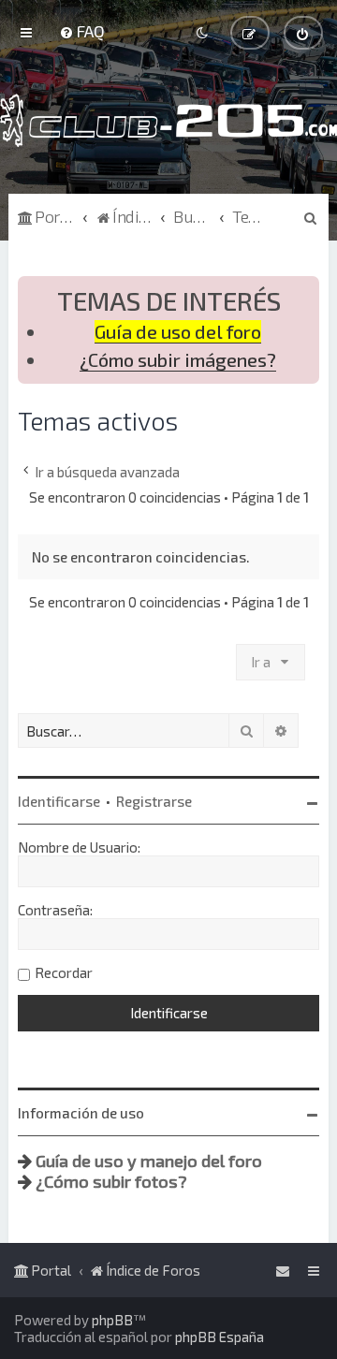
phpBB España (219, 1336)
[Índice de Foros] (168, 120)
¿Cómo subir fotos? (111, 1181)
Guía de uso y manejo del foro (149, 1160)
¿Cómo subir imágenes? (178, 360)
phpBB (112, 1319)
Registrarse (154, 801)
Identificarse (59, 801)
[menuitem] (82, 31)
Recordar (64, 972)
